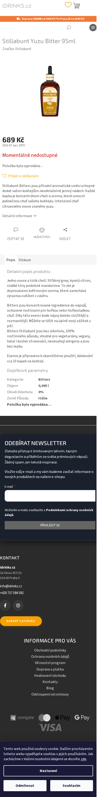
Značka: (16, 48)
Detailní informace (17, 215)
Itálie (42, 398)
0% (41, 392)
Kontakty (50, 681)
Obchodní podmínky (50, 650)
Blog (50, 688)
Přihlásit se (50, 525)
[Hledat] (68, 27)
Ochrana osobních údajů (50, 656)
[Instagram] (18, 605)
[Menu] (93, 27)
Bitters (44, 379)
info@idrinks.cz (11, 586)
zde (83, 759)
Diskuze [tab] (25, 260)
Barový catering (21, 621)
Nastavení (48, 770)
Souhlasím (71, 785)
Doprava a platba (50, 669)
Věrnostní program (50, 662)
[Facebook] (5, 605)
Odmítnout (25, 785)
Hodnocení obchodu (50, 675)
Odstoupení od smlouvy (50, 694)
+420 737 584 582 (11, 593)
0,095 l (43, 385)
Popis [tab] (10, 260)
